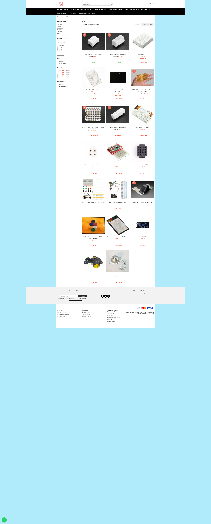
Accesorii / (65, 17)
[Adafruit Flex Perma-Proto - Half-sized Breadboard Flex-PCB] (142, 77)
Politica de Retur (86, 314)
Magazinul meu (62, 307)
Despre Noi (60, 310)
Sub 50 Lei (61, 61)
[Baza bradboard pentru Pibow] (117, 151)
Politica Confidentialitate (63, 314)
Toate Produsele (62, 10)
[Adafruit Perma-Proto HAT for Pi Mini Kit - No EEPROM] (93, 114)
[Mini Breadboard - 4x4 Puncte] (93, 41)
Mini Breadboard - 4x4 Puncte (93, 54)
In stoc (60, 84)
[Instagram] (108, 296)
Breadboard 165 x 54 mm (143, 127)
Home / (59, 17)
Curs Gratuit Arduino (100, 10)
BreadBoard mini (142, 54)
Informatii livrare (86, 310)
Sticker (59, 35)
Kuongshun (61, 47)
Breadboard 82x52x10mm (93, 90)
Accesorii (59, 24)
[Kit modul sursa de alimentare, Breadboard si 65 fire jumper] (117, 189)
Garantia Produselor (87, 316)
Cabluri (59, 29)
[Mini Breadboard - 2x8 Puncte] (117, 114)
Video (115, 10)
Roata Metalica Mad (117, 274)
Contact (59, 318)
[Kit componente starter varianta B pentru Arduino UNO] (93, 189)
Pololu (60, 53)
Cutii (58, 33)
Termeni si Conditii (61, 312)
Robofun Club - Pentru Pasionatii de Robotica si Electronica (76, 13)
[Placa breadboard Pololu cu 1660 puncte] (117, 225)
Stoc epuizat (62, 86)
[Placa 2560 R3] (142, 225)
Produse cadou (145, 10)
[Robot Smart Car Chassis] (93, 261)
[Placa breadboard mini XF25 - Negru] (142, 151)
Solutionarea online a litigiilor (89, 318)
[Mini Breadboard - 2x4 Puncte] (117, 41)
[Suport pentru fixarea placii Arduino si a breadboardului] (117, 77)
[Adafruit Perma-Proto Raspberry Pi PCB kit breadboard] (142, 189)
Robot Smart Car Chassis (93, 274)
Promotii (136, 10)
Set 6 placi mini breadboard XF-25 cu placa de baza (93, 237)
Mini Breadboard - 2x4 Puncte (118, 54)
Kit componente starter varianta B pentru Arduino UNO (93, 203)
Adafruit (61, 45)
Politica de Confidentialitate (75, 300)
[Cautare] (111, 4)
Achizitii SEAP (88, 10)
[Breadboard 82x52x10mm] (93, 77)
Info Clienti (86, 307)
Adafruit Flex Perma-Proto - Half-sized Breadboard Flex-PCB (142, 90)
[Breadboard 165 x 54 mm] (142, 114)
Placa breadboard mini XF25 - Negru (143, 165)
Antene (59, 26)
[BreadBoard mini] (142, 41)
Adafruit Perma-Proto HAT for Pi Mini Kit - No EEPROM (93, 128)
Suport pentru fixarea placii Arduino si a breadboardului (118, 90)
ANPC (83, 320)
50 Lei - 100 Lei (62, 63)
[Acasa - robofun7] (65, 4)
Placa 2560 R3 (142, 237)
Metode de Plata (86, 312)
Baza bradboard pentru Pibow (118, 165)
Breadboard (60, 28)
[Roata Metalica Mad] (117, 261)
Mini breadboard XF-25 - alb (93, 165)
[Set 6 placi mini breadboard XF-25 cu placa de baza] (93, 225)
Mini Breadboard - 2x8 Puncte (118, 127)
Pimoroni (61, 51)
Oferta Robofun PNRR (125, 10)
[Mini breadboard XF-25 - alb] (93, 151)
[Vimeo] (105, 296)
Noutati (73, 10)
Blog (110, 10)
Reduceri (80, 10)
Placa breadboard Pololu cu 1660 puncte (118, 237)
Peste (60, 70)
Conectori (59, 31)
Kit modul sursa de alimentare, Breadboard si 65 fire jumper (117, 203)
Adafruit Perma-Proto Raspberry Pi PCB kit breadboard (142, 203)
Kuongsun (61, 49)
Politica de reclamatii (62, 316)
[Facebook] (102, 296)
